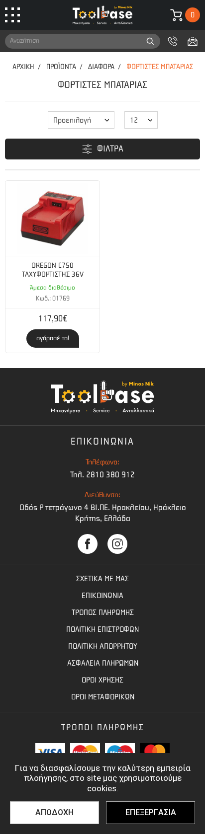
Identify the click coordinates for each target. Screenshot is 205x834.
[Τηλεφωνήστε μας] (172, 41)
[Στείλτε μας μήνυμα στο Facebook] (88, 544)
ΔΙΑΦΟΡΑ (101, 67)
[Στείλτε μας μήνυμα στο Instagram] (117, 544)
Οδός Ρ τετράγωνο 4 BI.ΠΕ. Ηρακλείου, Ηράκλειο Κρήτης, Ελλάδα (102, 513)
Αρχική (23, 67)
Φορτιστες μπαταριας (159, 67)
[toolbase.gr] (102, 15)
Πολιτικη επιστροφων (102, 629)
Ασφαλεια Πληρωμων (102, 663)
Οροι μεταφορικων (102, 697)
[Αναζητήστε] (150, 41)
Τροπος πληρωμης (103, 612)
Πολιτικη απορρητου (102, 646)
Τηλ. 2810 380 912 (102, 474)
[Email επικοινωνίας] (192, 41)
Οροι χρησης (102, 680)
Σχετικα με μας (102, 579)
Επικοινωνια (102, 596)
